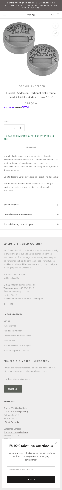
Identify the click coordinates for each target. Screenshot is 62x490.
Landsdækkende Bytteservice (17, 335)
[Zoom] (55, 25)
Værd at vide (9, 340)
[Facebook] (5, 303)
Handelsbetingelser (13, 330)
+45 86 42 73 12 (11, 422)
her (56, 176)
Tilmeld (31, 479)
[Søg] (52, 14)
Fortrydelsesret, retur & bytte (18, 224)
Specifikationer (11, 204)
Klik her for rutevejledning (16, 411)
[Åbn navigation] (4, 15)
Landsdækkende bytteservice (18, 214)
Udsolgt (31, 147)
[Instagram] (12, 303)
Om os (7, 320)
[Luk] (56, 443)
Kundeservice (10, 325)
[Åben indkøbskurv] (58, 14)
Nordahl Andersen (31, 86)
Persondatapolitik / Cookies (16, 350)
